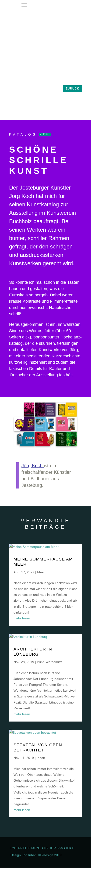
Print (40, 662)
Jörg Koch (31, 465)
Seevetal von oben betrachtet (38, 747)
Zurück (72, 88)
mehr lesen (22, 618)
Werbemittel (54, 662)
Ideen (41, 572)
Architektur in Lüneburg (33, 652)
